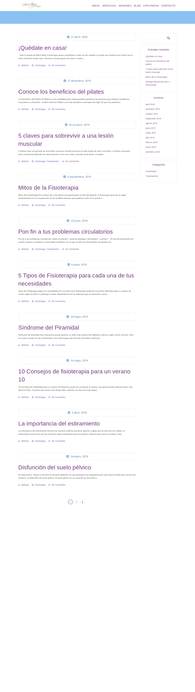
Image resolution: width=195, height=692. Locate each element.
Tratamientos (53, 161)
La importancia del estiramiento (59, 423)
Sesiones (124, 5)
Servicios (109, 5)
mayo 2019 (151, 132)
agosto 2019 (151, 123)
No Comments (58, 65)
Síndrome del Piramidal (48, 327)
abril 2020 (150, 104)
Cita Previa (151, 5)
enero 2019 (151, 147)
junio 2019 (150, 128)
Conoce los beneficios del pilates (61, 91)
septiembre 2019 (153, 118)
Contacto (168, 5)
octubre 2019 (152, 113)
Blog (137, 5)
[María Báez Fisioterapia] (32, 5)
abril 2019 (150, 137)
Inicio (96, 5)
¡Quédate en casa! (42, 48)
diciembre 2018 (153, 151)
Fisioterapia (40, 65)
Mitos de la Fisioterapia (48, 187)
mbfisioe (25, 65)
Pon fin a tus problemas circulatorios (65, 231)
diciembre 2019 (153, 109)
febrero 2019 (152, 142)
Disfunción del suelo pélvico (54, 467)
